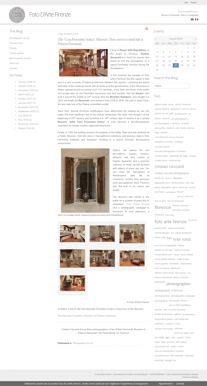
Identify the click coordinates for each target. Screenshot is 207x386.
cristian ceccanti (169, 166)
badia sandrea (187, 128)
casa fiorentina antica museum (169, 137)
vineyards (189, 356)
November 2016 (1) (28, 107)
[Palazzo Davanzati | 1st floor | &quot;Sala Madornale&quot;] (83, 62)
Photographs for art (83, 343)
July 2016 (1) (25, 115)
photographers (162, 295)
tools (173, 337)
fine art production (175, 201)
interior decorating (176, 228)
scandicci (169, 324)
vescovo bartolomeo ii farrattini (169, 351)
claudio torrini (161, 160)
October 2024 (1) (27, 86)
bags (157, 133)
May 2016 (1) (25, 119)
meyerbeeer (185, 264)
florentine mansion (181, 210)
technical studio (181, 333)
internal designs (162, 233)
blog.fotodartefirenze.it (188, 12)
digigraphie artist (162, 183)
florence (163, 207)
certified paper (161, 156)
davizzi (168, 178)
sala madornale (181, 319)
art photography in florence (167, 123)
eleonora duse (178, 183)
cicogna (192, 156)
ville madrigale (176, 356)
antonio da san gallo (164, 113)
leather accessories (164, 250)
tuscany (170, 342)
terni (192, 333)
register (177, 314)
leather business (182, 250)
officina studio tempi (164, 273)
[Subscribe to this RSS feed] (146, 28)
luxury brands (187, 254)
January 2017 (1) (27, 103)
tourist (188, 337)
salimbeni (159, 324)
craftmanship (175, 160)
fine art (180, 192)
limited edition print (163, 254)
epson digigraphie (163, 187)
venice (181, 347)
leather (181, 245)
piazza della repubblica (179, 305)
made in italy (183, 259)
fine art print (160, 201)
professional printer (164, 314)
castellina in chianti (164, 142)
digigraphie (178, 178)
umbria (173, 347)
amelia (178, 104)
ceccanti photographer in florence (170, 151)
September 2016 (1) (28, 111)
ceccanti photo (162, 146)
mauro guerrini (161, 264)
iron (172, 233)
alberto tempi (161, 104)
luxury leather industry (165, 259)
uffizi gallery (181, 342)
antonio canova (189, 109)
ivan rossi (182, 239)
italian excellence (183, 233)
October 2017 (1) (27, 98)
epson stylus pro (180, 187)
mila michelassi (162, 268)
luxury (176, 254)
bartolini (164, 133)
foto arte (169, 215)
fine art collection (185, 196)
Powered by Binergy (190, 377)
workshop (159, 360)
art (189, 113)
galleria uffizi (161, 228)
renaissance (188, 314)
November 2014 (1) (28, 124)
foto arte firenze (171, 221)
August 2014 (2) (26, 128)
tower (157, 342)
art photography (180, 118)
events (192, 187)
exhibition (171, 192)
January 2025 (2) (27, 82)
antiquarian (175, 109)
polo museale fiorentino (174, 310)
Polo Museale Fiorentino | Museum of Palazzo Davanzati (87, 315)
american (187, 104)
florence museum (180, 205)
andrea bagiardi (162, 109)
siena (177, 324)
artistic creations (162, 118)
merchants (174, 264)
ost (189, 273)
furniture (192, 220)
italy (169, 238)
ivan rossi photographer (166, 245)
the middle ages (162, 337)
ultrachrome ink (162, 347)
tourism (180, 337)
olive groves (180, 273)
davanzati (159, 178)
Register (193, 2)
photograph (160, 282)
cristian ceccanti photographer (172, 173)
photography (161, 301)
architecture (181, 113)
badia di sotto (173, 128)
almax (171, 104)
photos (184, 301)
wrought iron (170, 360)
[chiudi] (180, 383)
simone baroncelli (164, 328)
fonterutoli (159, 215)
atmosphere (160, 128)
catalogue (178, 142)
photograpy (174, 301)
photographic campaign (183, 295)
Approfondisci (166, 383)
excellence (160, 192)
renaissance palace (164, 319)
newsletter (175, 268)
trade (163, 342)
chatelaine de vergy (178, 156)
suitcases (178, 328)
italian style (160, 237)
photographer (178, 283)
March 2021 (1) (26, 94)
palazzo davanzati (163, 277)
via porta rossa (162, 356)
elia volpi (190, 183)
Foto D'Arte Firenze (137, 204)
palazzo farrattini (181, 277)
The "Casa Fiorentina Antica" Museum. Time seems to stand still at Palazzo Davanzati (100, 41)
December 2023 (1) (28, 90)
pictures (158, 310)
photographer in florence (169, 290)
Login (186, 2)
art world (185, 123)
